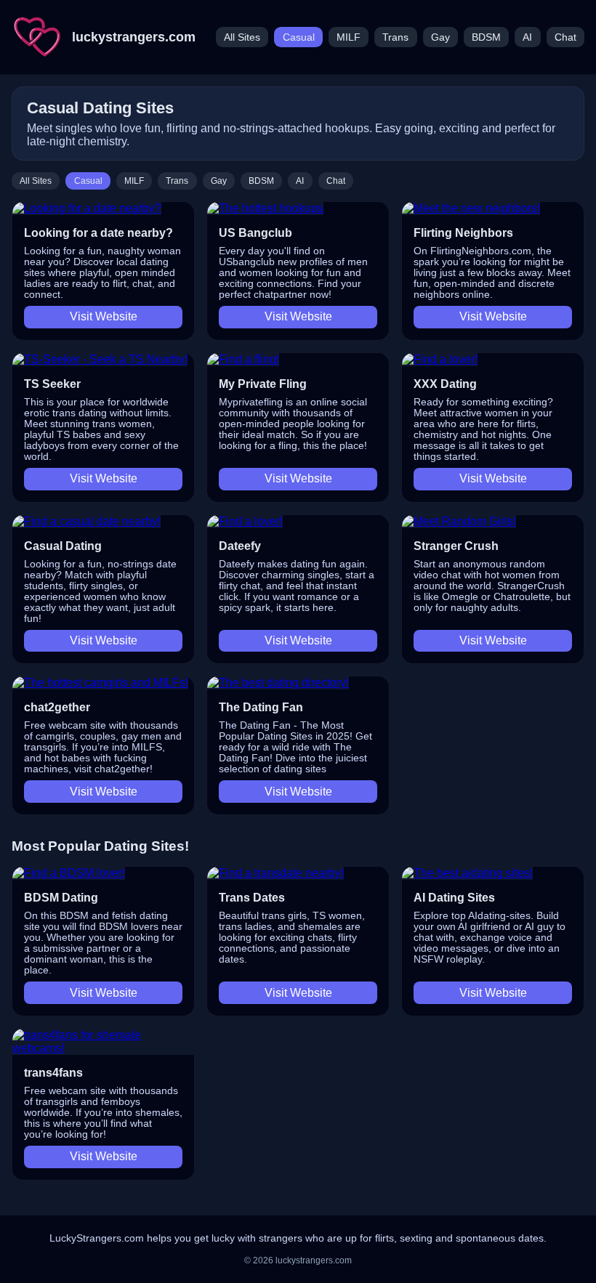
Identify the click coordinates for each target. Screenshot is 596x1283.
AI (527, 37)
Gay (440, 37)
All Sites (242, 37)
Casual (299, 37)
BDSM (486, 37)
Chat (565, 37)
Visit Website (103, 316)
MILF (349, 37)
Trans (395, 37)
